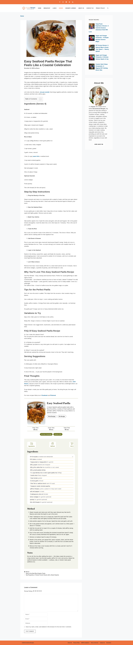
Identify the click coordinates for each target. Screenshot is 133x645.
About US (81, 8)
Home (39, 8)
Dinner (61, 8)
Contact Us (89, 8)
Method (52, 446)
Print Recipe (51, 416)
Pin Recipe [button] (62, 416)
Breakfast (47, 8)
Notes (72, 446)
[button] (72, 456)
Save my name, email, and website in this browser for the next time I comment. (48, 627)
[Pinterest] (66, 2)
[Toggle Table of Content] (39, 99)
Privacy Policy (100, 8)
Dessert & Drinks (70, 8)
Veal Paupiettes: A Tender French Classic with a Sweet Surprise (42, 575)
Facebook (44, 395)
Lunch (54, 8)
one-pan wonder (45, 92)
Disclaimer (108, 642)
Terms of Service (94, 642)
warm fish (36, 156)
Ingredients (31, 446)
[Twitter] (69, 2)
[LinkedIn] (72, 2)
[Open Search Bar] (108, 8)
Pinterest (53, 395)
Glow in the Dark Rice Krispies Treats (35, 573)
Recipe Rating (28, 591)
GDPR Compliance (85, 642)
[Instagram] (63, 2)
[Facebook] (59, 2)
